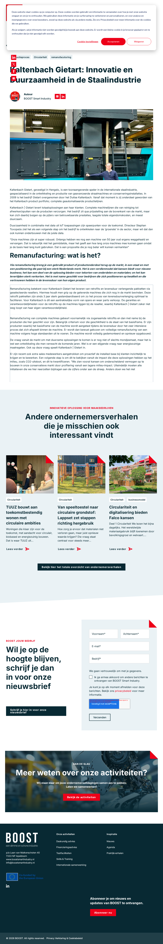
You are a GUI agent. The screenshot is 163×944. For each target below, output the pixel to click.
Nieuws (110, 841)
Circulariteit (40, 57)
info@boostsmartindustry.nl (20, 862)
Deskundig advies (65, 841)
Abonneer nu (103, 912)
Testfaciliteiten (63, 853)
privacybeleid (123, 690)
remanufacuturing (61, 57)
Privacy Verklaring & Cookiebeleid (64, 938)
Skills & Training (64, 859)
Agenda (111, 847)
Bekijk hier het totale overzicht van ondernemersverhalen (81, 567)
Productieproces (20, 57)
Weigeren (139, 41)
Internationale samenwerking (71, 865)
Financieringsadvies (66, 847)
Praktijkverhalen (115, 853)
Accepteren (113, 41)
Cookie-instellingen (87, 41)
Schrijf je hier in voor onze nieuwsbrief (28, 711)
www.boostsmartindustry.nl (20, 859)
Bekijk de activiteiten (81, 797)
